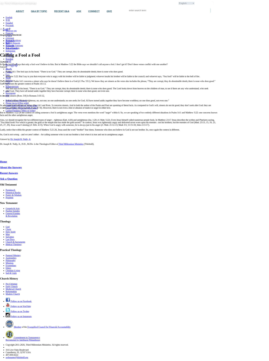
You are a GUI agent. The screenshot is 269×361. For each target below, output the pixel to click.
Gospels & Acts (12, 208)
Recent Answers (13, 43)
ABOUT (20, 11)
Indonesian (10, 51)
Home (5, 29)
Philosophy (11, 260)
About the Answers (14, 45)
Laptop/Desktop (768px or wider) (20, 110)
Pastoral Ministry (13, 255)
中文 (8, 20)
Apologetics (11, 258)
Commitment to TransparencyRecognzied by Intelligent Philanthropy (23, 338)
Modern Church (13, 294)
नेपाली (8, 78)
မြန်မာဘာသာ (12, 86)
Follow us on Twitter (19, 311)
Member (17, 327)
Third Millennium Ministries (70, 144)
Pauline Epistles (13, 211)
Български (11, 93)
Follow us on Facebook (21, 301)
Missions (9, 263)
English (9, 17)
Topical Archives (13, 40)
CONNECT (94, 11)
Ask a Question (12, 48)
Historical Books (13, 192)
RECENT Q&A (61, 11)
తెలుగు (9, 69)
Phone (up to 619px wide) (17, 103)
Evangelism (11, 265)
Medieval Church (13, 289)
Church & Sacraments (15, 242)
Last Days (10, 239)
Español (9, 23)
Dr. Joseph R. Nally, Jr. (20, 139)
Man (8, 234)
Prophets (9, 197)
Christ (8, 229)
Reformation (11, 291)
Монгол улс (11, 30)
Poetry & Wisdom (13, 195)
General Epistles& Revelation (13, 214)
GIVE (109, 11)
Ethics (8, 268)
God (8, 227)
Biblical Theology (14, 244)
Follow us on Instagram (21, 316)
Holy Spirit (10, 232)
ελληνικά (10, 38)
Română (9, 59)
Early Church (12, 286)
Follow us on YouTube (20, 306)
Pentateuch (10, 190)
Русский (10, 25)
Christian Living (13, 270)
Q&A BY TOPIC (39, 11)
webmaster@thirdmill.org (17, 357)
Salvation (10, 237)
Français (9, 33)
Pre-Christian (11, 284)
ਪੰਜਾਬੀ (8, 61)
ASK (78, 11)
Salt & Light (11, 273)
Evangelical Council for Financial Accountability (49, 327)
